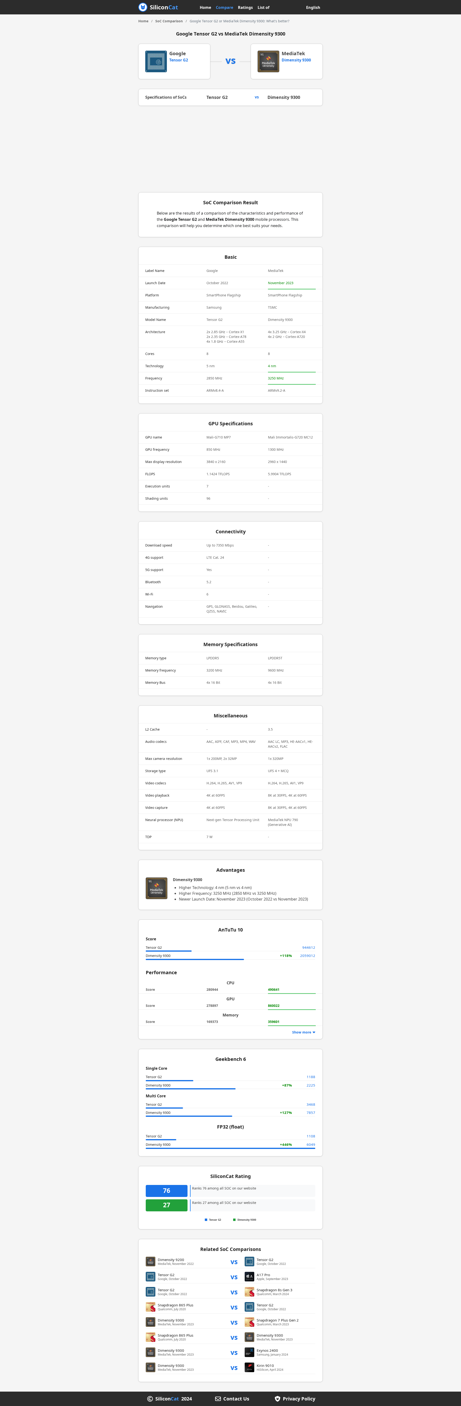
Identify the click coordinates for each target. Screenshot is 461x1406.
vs (234, 1261)
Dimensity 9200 (171, 1259)
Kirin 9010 (265, 1365)
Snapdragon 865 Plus (175, 1305)
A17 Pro (263, 1274)
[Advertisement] (230, 149)
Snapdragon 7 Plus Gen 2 (278, 1320)
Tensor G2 (178, 60)
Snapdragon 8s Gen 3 (274, 1289)
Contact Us (236, 1399)
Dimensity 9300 (296, 60)
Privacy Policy (299, 1399)
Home (205, 7)
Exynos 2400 (267, 1350)
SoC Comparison (169, 21)
